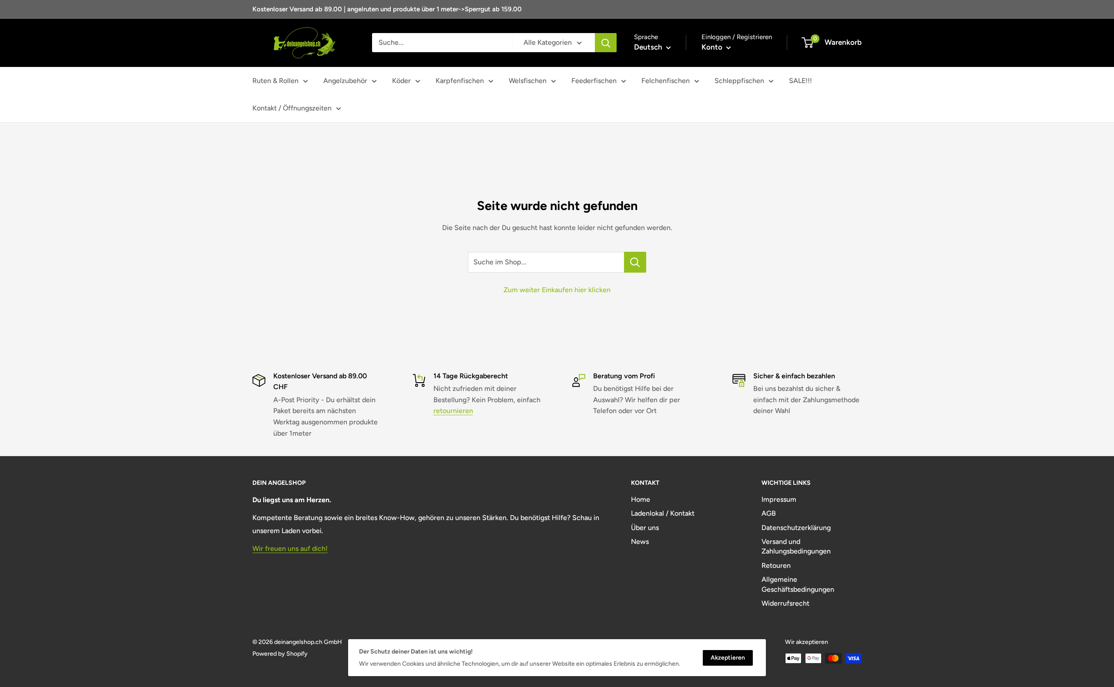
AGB (769, 513)
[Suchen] (606, 42)
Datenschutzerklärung (796, 528)
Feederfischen (594, 81)
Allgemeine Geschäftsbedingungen (798, 584)
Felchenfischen (665, 81)
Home (640, 499)
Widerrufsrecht (785, 603)
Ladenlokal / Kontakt (663, 513)
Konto (712, 47)
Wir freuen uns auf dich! (290, 548)
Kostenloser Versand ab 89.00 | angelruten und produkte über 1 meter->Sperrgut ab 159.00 (387, 9)
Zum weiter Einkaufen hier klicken (557, 290)
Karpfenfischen (460, 81)
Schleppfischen (739, 81)
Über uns (645, 528)
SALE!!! (800, 81)
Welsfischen (528, 81)
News (640, 541)
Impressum (779, 499)
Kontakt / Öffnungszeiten (292, 108)
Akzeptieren (728, 657)
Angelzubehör (345, 81)
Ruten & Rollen (275, 81)
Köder (401, 81)
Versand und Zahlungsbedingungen (796, 546)
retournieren (453, 411)
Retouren (776, 565)
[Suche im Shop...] (635, 262)
